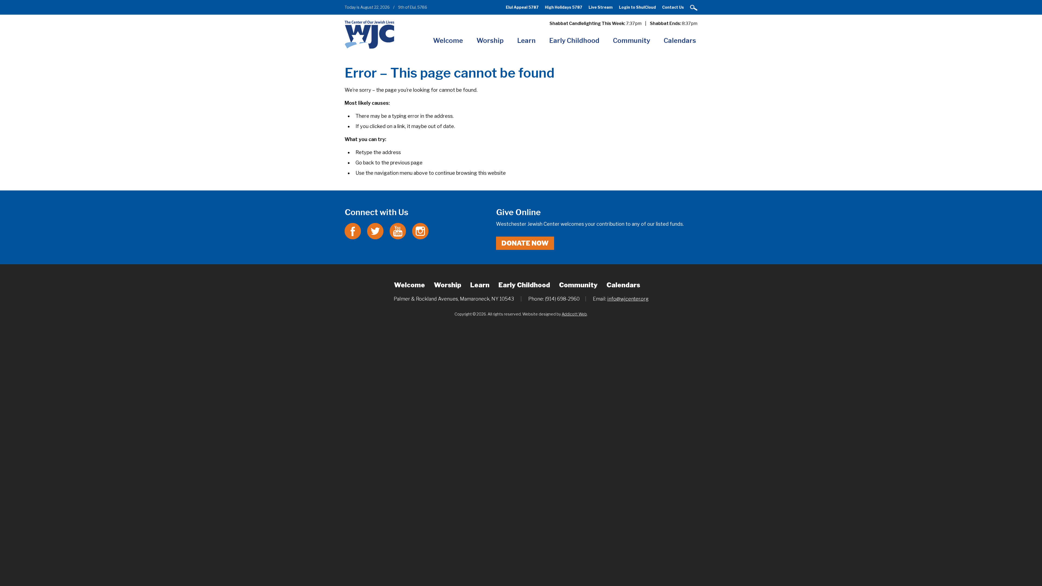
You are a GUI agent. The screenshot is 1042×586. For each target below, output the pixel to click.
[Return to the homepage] (369, 34)
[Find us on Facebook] (353, 231)
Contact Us (673, 7)
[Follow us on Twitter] (375, 231)
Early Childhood (574, 40)
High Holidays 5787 (563, 7)
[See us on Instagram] (420, 231)
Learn (526, 40)
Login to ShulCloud (637, 7)
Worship (490, 40)
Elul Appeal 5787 (522, 7)
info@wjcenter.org (628, 299)
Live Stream (601, 7)
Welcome (448, 40)
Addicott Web (574, 314)
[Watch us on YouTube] (398, 231)
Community (631, 40)
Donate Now (525, 243)
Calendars (680, 40)
